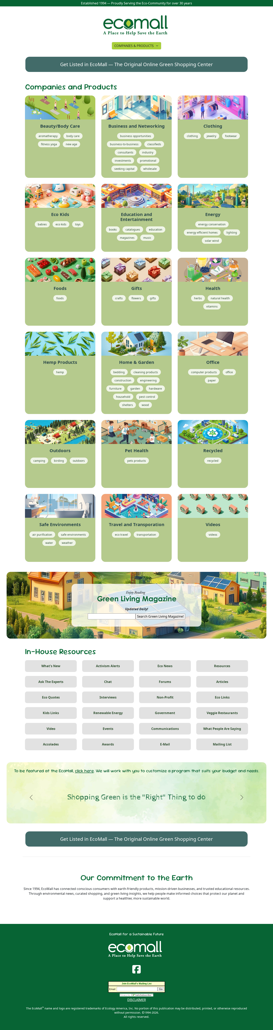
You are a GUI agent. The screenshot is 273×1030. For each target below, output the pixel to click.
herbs (198, 298)
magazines (127, 238)
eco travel (121, 534)
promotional (148, 160)
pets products (136, 461)
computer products (204, 372)
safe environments (73, 534)
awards (108, 744)
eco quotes (51, 697)
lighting (231, 232)
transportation (146, 534)
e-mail (165, 744)
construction (123, 380)
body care (73, 136)
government (165, 713)
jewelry (211, 136)
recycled (212, 461)
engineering (148, 380)
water (49, 543)
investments (123, 160)
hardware (155, 388)
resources (222, 666)
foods (60, 298)
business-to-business (124, 144)
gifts (153, 298)
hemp (60, 372)
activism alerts (108, 666)
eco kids (61, 224)
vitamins (212, 306)
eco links (222, 697)
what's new (50, 666)
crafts (119, 298)
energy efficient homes (202, 232)
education (155, 229)
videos (213, 534)
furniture (115, 388)
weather (67, 543)
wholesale (150, 169)
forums (165, 682)
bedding (119, 372)
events (108, 728)
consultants (125, 152)
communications (165, 728)
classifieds (154, 144)
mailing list (222, 744)
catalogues (133, 229)
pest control (147, 397)
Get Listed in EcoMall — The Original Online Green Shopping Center (136, 64)
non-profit (165, 697)
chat (108, 682)
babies (42, 224)
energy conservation (212, 224)
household (123, 397)
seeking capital (124, 169)
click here (84, 771)
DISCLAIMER (136, 1000)
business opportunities (135, 136)
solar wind (212, 241)
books (113, 229)
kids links (51, 713)
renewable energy (108, 713)
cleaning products (146, 372)
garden (135, 388)
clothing (192, 136)
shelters (127, 405)
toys (78, 224)
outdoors (79, 461)
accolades (51, 744)
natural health (220, 298)
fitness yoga (49, 144)
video (51, 728)
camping (39, 461)
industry (147, 152)
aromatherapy (48, 136)
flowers (136, 298)
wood (145, 405)
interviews (108, 697)
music (147, 238)
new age (71, 144)
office (229, 372)
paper (212, 380)
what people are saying (222, 728)
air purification (42, 534)
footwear (231, 136)
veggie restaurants (222, 713)
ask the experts (50, 682)
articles (222, 682)
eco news (164, 666)
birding (59, 461)
